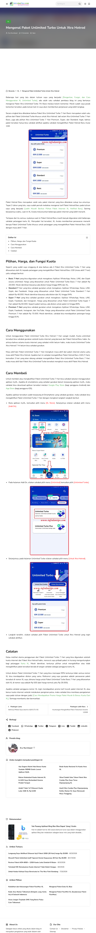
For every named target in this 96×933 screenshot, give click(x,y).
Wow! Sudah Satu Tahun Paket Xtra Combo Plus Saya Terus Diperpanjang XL (73, 780)
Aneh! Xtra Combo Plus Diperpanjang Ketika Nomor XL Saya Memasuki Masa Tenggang (73, 791)
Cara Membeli (16, 247)
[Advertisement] (48, 68)
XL (8, 21)
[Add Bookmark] (32, 33)
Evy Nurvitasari (13, 33)
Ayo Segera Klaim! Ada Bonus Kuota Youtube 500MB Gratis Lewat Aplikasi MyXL (32, 769)
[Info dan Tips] (19, 3)
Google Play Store (56, 385)
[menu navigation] (7, 4)
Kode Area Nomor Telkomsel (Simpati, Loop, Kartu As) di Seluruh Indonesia (27, 893)
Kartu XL (25, 663)
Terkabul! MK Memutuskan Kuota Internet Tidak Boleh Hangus (32, 867)
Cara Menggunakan (18, 244)
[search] (80, 4)
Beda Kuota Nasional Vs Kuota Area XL (73, 768)
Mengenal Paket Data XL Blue (60, 887)
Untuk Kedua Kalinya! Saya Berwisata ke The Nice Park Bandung (33, 871)
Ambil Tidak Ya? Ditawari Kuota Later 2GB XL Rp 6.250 (30, 789)
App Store (10, 388)
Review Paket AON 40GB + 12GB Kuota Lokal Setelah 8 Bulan (32, 862)
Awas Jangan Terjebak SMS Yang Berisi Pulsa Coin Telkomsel (25, 901)
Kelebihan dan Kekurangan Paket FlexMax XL (25, 887)
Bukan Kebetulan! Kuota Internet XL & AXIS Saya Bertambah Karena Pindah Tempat (32, 780)
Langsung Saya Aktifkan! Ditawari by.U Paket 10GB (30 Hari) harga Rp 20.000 (38, 853)
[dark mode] (85, 4)
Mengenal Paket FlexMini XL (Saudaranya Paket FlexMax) (67, 893)
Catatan (14, 251)
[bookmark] (89, 4)
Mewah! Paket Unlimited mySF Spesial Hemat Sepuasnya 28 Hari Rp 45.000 (37, 858)
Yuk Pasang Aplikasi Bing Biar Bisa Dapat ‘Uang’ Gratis (53, 826)
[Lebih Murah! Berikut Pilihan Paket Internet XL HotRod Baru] (53, 208)
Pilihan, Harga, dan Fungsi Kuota (23, 241)
